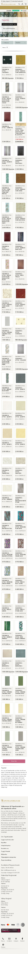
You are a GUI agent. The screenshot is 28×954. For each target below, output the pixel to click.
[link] (7, 67)
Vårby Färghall (6, 1)
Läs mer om (8, 24)
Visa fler (14, 761)
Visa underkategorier (9, 28)
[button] (19, 4)
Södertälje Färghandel (17, 1)
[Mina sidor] (22, 4)
